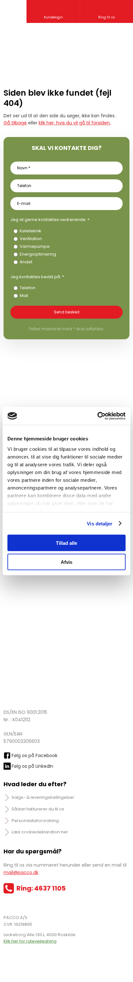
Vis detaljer (99, 523)
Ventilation (31, 239)
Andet (26, 262)
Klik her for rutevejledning (30, 941)
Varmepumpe (35, 246)
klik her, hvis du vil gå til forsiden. (75, 123)
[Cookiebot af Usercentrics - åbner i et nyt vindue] (97, 416)
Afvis (66, 562)
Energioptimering (38, 254)
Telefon (28, 288)
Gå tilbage (15, 123)
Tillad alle (66, 543)
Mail (24, 295)
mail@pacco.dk (21, 872)
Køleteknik (30, 231)
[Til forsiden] (66, 45)
